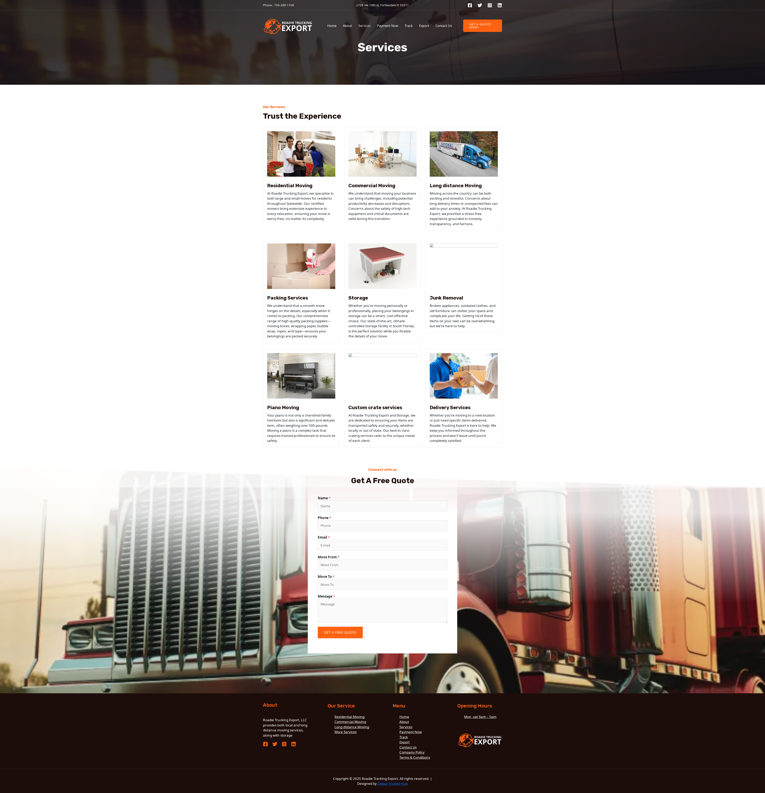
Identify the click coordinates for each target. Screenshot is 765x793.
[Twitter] (480, 5)
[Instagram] (489, 5)
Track (409, 26)
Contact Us (443, 26)
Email (324, 537)
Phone (324, 517)
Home (331, 26)
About (347, 26)
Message (326, 596)
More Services (345, 732)
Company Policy (412, 752)
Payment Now (387, 26)
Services (364, 26)
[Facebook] (470, 5)
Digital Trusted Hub (393, 783)
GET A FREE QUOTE (340, 632)
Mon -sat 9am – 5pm (480, 716)
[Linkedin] (499, 5)
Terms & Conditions (414, 757)
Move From (328, 557)
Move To (326, 576)
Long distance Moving (351, 727)
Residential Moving (349, 716)
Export (424, 26)
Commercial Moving (350, 721)
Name (324, 498)
